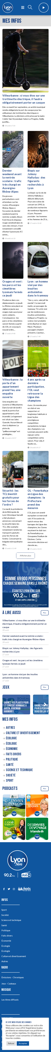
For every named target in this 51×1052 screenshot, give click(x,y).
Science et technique (19, 770)
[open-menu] (22, 8)
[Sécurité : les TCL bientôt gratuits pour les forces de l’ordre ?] (12, 469)
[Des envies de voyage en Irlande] (37, 829)
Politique (12, 759)
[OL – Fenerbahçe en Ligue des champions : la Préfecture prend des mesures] (38, 469)
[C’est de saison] (14, 829)
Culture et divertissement (23, 733)
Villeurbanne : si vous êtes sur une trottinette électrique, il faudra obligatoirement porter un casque (23, 99)
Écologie (11, 738)
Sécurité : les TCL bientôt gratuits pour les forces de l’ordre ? (10, 497)
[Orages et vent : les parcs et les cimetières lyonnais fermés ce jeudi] (12, 260)
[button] (45, 704)
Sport (10, 780)
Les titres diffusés (10, 999)
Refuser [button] (11, 1043)
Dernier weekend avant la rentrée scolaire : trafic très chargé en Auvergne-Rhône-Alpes (12, 181)
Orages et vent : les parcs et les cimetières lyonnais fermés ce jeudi (12, 288)
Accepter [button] (23, 1043)
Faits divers (13, 754)
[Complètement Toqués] (37, 806)
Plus (44, 613)
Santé (10, 765)
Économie (12, 749)
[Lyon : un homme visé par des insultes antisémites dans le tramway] (38, 260)
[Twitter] (8, 888)
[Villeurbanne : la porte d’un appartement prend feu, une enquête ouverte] (12, 358)
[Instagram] (13, 888)
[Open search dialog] (30, 7)
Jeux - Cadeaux (8, 983)
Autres (10, 728)
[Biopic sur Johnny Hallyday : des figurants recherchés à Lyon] (38, 149)
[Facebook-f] (3, 888)
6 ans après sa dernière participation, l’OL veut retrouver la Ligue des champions (36, 390)
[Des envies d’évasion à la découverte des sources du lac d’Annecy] (14, 806)
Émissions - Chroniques (12, 977)
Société (11, 775)
